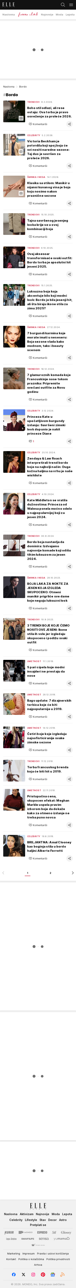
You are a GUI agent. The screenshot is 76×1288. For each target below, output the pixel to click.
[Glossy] (66, 1232)
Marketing (13, 1253)
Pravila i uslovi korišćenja (53, 1253)
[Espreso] (42, 1232)
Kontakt (11, 1259)
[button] (38, 124)
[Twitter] (23, 1275)
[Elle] (7, 4)
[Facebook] (14, 1275)
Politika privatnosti (58, 1259)
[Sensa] (44, 1238)
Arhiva (38, 1264)
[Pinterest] (43, 1275)
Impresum (28, 1253)
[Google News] (53, 1275)
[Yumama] (62, 1238)
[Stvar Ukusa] (38, 1245)
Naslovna (8, 86)
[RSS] (62, 1275)
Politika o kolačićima (31, 1259)
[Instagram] (33, 1275)
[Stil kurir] (54, 1232)
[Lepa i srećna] (11, 1238)
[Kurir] (9, 1232)
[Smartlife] (27, 1238)
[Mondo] (25, 1232)
